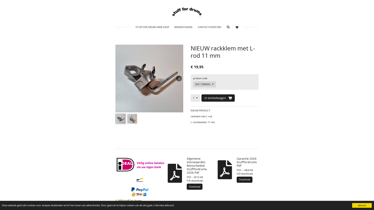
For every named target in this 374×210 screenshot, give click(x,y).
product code (200, 78)
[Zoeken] (228, 27)
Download (194, 186)
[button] (120, 119)
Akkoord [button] (362, 205)
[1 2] (195, 98)
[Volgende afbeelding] (179, 78)
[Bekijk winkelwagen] (236, 27)
